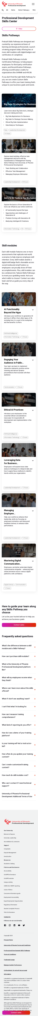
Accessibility (7, 871)
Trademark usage (9, 959)
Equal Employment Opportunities (13, 901)
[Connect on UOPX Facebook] (5, 925)
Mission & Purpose (9, 834)
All (7, 10)
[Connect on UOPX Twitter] (24, 925)
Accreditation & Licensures (11, 841)
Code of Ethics (8, 889)
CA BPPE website (9, 878)
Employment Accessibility (11, 897)
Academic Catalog (9, 863)
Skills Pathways (23, 10)
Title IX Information (9, 912)
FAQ (34, 10)
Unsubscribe (7, 856)
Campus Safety (8, 882)
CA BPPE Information (10, 874)
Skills (13, 10)
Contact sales (19, 625)
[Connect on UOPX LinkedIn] (14, 925)
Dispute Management (10, 852)
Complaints (7, 849)
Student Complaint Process (11, 908)
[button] (19, 647)
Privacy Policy (8, 940)
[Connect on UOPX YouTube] (19, 925)
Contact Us (7, 917)
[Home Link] (14, 7)
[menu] (33, 4)
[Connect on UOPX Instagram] (10, 925)
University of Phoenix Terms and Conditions (17, 945)
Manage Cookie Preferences (13, 965)
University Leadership (10, 838)
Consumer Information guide (12, 893)
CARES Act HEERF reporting (12, 886)
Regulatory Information (10, 904)
